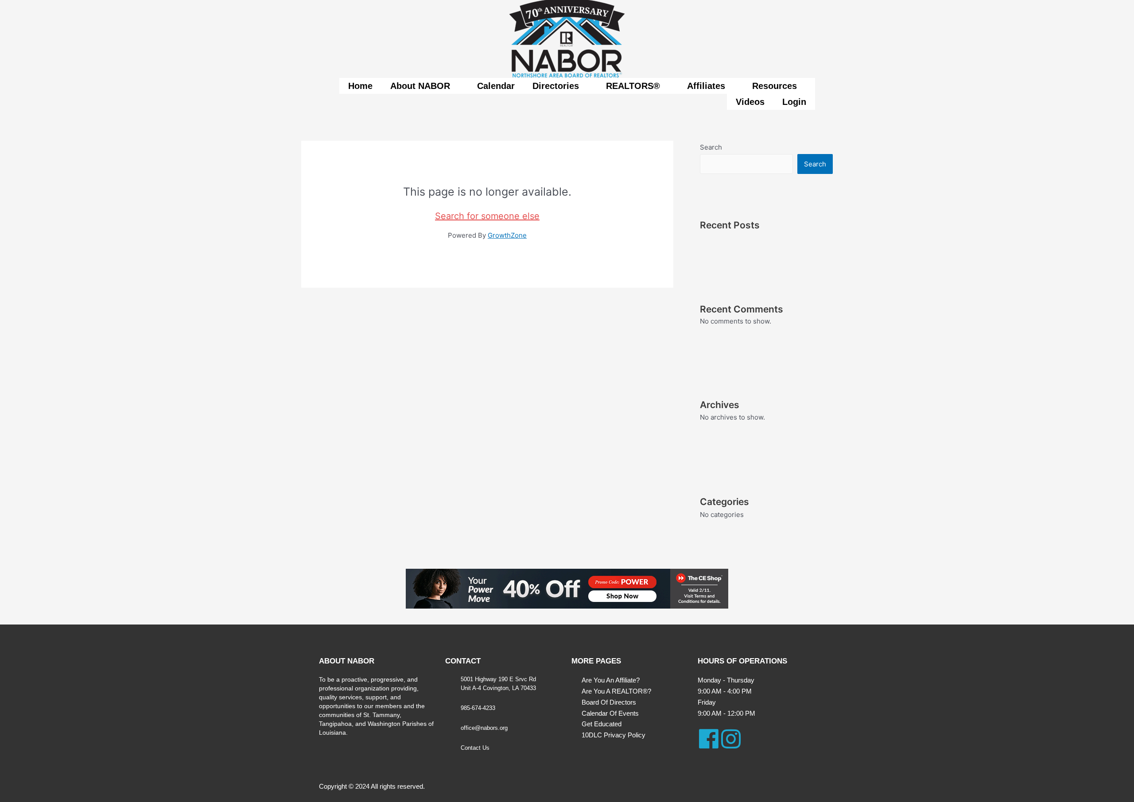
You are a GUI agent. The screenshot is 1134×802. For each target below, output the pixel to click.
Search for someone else (487, 216)
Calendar (496, 86)
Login (794, 102)
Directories (555, 86)
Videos (750, 102)
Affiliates (706, 86)
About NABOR (420, 86)
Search (711, 147)
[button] (424, 86)
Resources (774, 86)
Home (360, 86)
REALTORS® (633, 86)
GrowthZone (507, 235)
